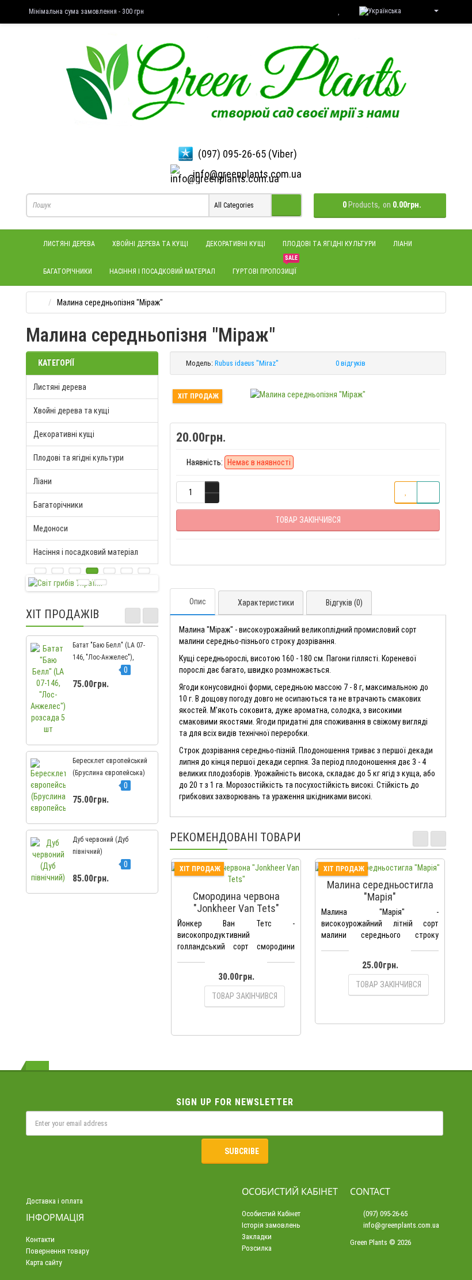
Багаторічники (67, 271)
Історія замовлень (271, 1225)
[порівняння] (428, 492)
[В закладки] (405, 492)
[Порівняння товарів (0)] (315, 11)
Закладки (257, 1236)
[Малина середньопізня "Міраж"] (308, 394)
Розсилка (257, 1248)
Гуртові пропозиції (265, 266)
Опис (197, 601)
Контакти (40, 1239)
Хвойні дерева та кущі (150, 244)
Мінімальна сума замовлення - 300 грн (86, 11)
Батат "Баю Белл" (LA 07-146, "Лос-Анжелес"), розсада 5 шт (109, 657)
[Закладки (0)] (339, 11)
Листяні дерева (69, 244)
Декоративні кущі (235, 244)
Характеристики (266, 602)
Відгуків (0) (344, 602)
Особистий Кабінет (271, 1213)
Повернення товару (57, 1251)
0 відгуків (351, 363)
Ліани (402, 244)
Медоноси (50, 528)
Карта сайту (44, 1262)
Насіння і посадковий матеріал (162, 271)
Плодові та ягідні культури (329, 244)
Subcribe (241, 1151)
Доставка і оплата (54, 1201)
